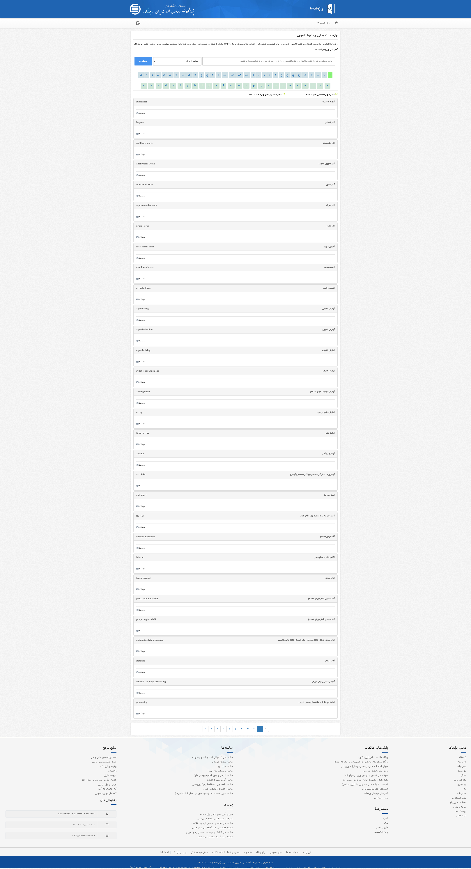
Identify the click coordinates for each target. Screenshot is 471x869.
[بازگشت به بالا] (463, 859)
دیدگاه (142, 113)
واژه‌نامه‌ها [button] (324, 23)
